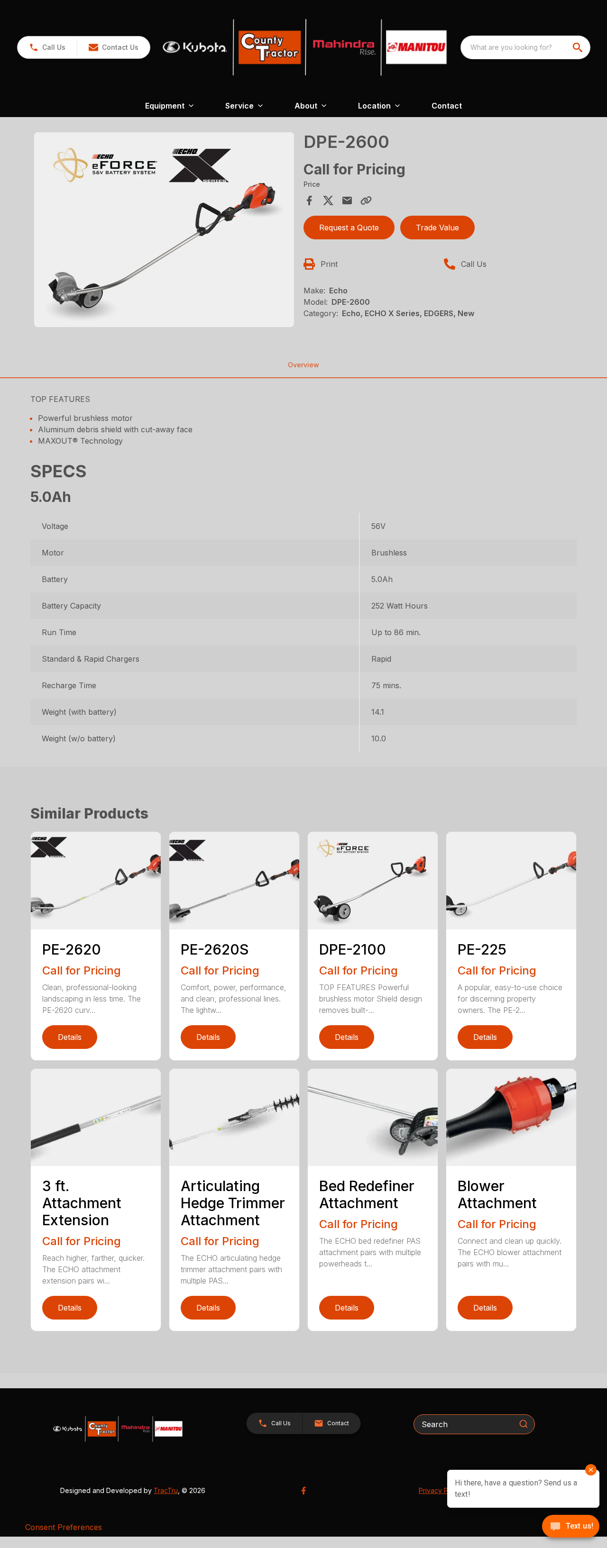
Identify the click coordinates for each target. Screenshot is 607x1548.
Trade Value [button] (437, 227)
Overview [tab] (303, 365)
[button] (47, 47)
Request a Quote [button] (349, 227)
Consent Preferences (63, 1527)
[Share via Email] (347, 200)
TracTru (166, 1490)
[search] (578, 47)
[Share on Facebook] (309, 200)
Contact (447, 105)
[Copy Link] (366, 200)
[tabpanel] (164, 231)
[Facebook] (303, 1490)
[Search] (523, 1424)
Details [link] (70, 1037)
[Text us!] (570, 1527)
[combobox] (525, 47)
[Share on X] (328, 200)
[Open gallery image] (164, 229)
